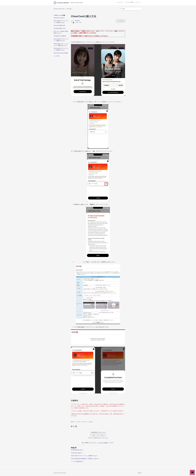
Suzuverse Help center (59, 8)
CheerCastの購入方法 (59, 25)
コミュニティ (120, 2)
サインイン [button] (138, 2)
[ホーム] (61, 2)
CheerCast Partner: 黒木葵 (61, 53)
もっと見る (56, 56)
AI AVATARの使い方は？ (60, 28)
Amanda (77, 20)
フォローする (120, 20)
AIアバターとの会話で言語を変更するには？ (61, 32)
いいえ (102, 435)
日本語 (139, 473)
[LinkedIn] (76, 426)
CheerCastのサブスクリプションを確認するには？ (61, 39)
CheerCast (69, 8)
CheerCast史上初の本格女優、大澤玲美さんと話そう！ (85, 458)
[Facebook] (71, 426)
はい (94, 435)
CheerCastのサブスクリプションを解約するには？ (61, 49)
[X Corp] (74, 426)
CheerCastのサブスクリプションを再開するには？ (61, 21)
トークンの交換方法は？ (77, 461)
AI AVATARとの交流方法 (60, 36)
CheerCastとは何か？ (59, 18)
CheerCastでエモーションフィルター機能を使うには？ (61, 44)
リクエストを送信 (129, 2)
